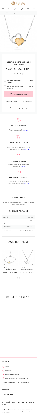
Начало (4, 13)
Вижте (31, 81)
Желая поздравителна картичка (14, 81)
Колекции (9, 13)
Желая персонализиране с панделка (15, 87)
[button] (17, 278)
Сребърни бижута (18, 13)
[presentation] (4, 264)
